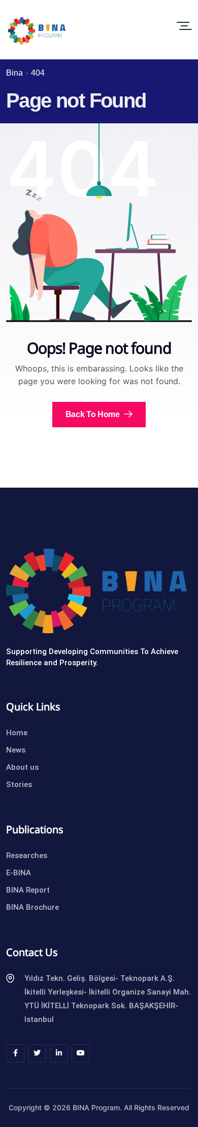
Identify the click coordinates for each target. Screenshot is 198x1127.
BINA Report (28, 890)
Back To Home (93, 414)
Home (16, 732)
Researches (26, 855)
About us (22, 767)
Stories (19, 784)
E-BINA (18, 872)
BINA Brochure (32, 907)
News (15, 750)
